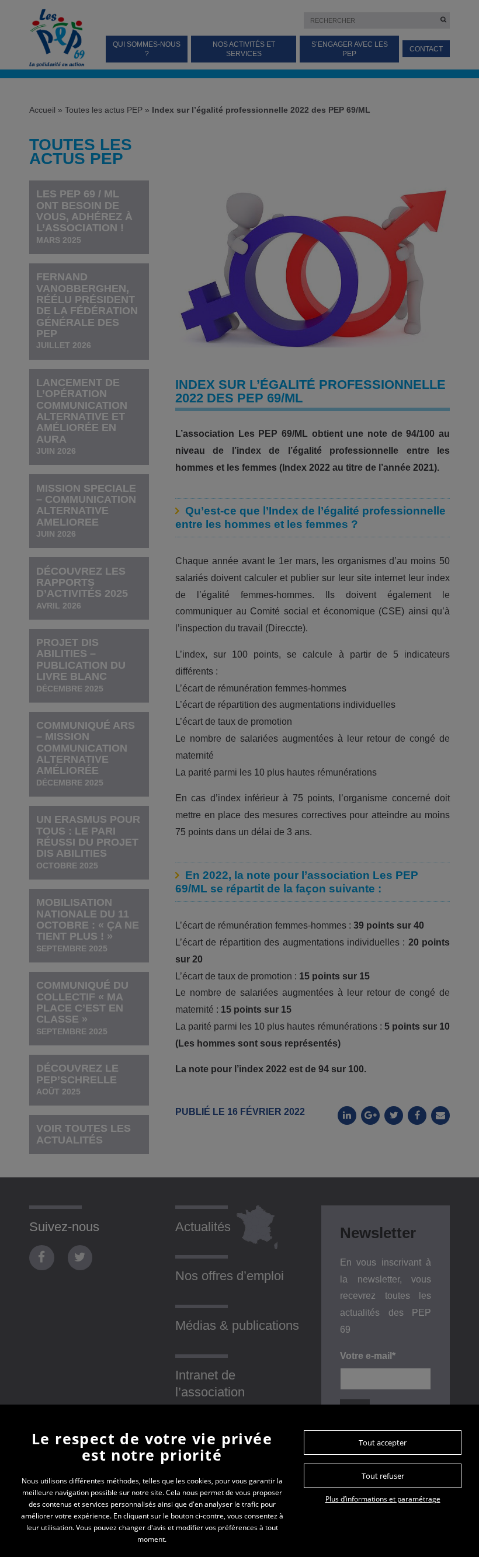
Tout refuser (383, 1476)
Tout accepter (383, 1442)
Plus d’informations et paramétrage (382, 1499)
